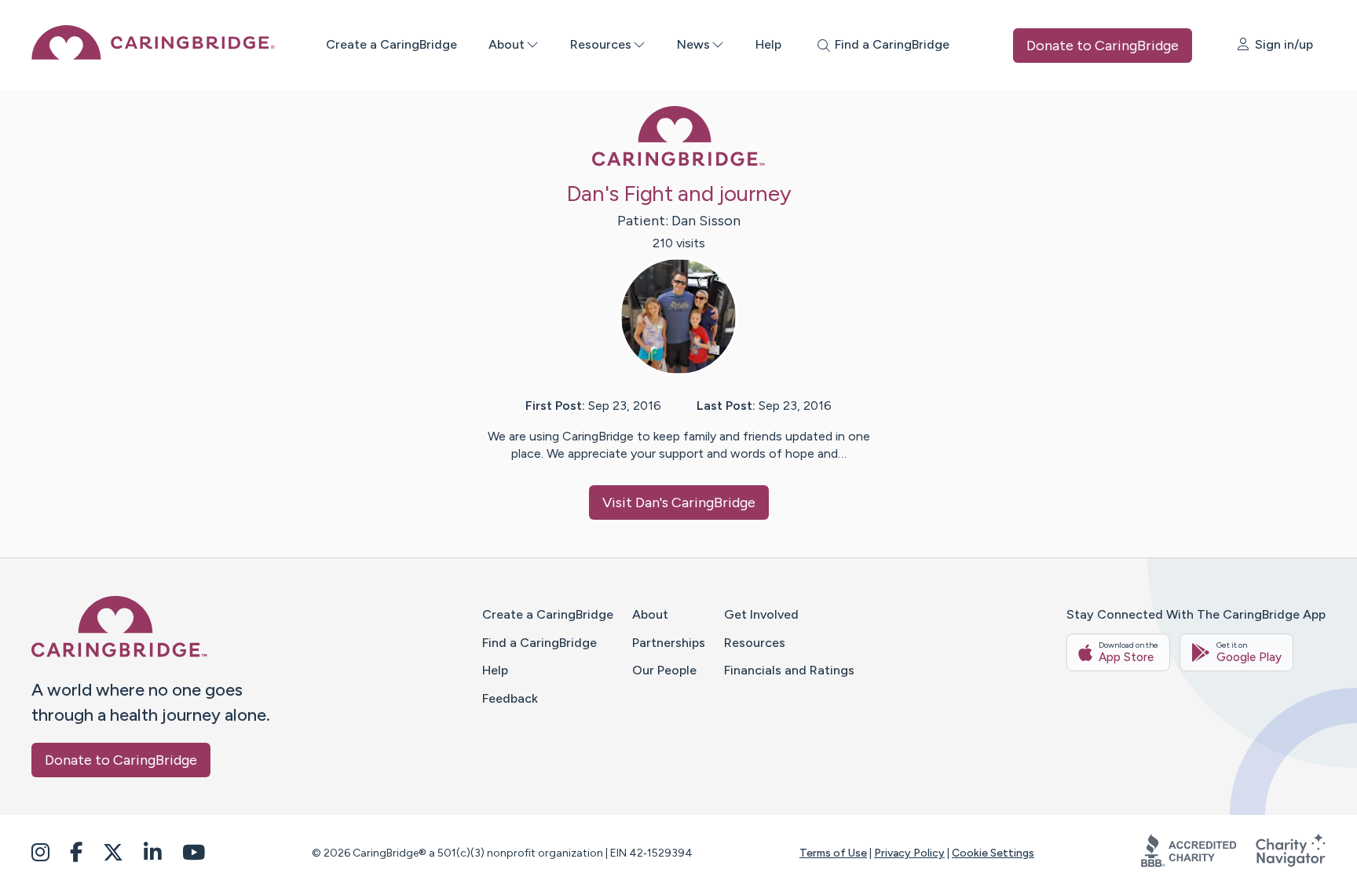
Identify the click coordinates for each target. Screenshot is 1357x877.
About (506, 44)
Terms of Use (833, 853)
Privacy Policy (909, 853)
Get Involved (761, 614)
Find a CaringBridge (539, 642)
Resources (600, 44)
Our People (664, 670)
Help (768, 44)
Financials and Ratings (789, 670)
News (693, 44)
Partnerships (668, 642)
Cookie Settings (993, 853)
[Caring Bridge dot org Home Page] (153, 55)
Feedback (510, 698)
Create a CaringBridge (391, 44)
